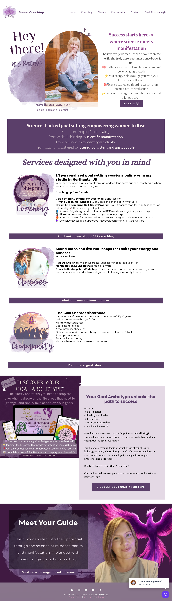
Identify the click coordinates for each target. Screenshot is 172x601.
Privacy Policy (75, 597)
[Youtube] (92, 590)
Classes (102, 12)
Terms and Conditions (93, 597)
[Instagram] (79, 590)
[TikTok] (99, 590)
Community (118, 12)
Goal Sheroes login (156, 12)
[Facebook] (72, 590)
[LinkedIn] (86, 590)
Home (72, 12)
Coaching (86, 12)
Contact (134, 12)
